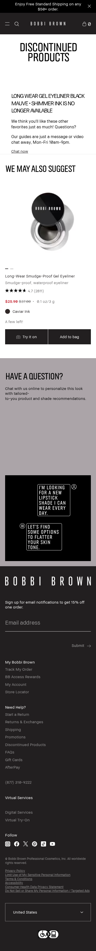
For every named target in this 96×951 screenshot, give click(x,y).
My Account (15, 684)
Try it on (29, 336)
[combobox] (48, 912)
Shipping (13, 729)
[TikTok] (43, 843)
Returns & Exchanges (24, 721)
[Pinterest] (34, 843)
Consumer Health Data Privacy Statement (34, 887)
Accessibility (14, 883)
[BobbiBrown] (48, 23)
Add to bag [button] (69, 336)
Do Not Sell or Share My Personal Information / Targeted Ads (47, 891)
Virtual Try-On (17, 820)
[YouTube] (52, 843)
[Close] (89, 6)
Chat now (19, 151)
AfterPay (12, 767)
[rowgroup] (48, 462)
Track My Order (18, 669)
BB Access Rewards (22, 676)
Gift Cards (14, 759)
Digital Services (19, 812)
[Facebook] (16, 843)
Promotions (15, 737)
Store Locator (17, 691)
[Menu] (7, 23)
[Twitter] (25, 843)
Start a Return (17, 714)
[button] (7, 23)
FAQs (9, 752)
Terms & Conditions (18, 879)
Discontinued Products (25, 744)
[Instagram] (7, 843)
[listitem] (48, 261)
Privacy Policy (15, 871)
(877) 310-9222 (18, 782)
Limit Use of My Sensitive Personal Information (37, 875)
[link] (86, 23)
